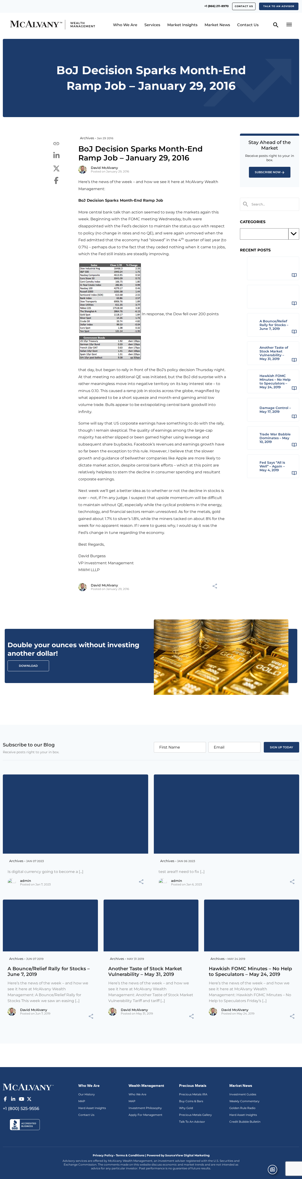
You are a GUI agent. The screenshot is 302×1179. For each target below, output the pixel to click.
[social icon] (5, 1099)
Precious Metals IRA (193, 1094)
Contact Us (244, 6)
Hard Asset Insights (92, 1108)
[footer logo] (28, 1086)
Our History (86, 1094)
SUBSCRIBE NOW (268, 172)
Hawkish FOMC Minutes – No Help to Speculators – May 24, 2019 (250, 971)
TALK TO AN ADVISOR (278, 6)
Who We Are (125, 25)
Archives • (88, 138)
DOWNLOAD (28, 665)
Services (152, 25)
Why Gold (186, 1108)
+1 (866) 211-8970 (216, 6)
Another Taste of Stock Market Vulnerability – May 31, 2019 (145, 971)
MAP (81, 1101)
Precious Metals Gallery (195, 1115)
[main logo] (43, 24)
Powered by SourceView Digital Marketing (178, 1155)
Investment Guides (242, 1094)
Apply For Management (145, 1115)
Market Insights (182, 25)
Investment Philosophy (145, 1108)
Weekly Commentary (244, 1101)
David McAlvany (104, 168)
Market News (217, 25)
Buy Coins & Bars (191, 1101)
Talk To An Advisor (192, 1121)
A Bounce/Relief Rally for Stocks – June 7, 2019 (49, 971)
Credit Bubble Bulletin (244, 1121)
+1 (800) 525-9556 (21, 1108)
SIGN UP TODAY (281, 747)
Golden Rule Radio (242, 1108)
